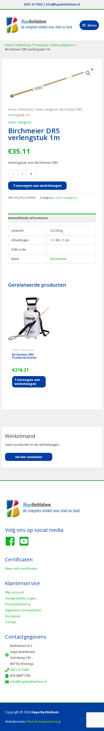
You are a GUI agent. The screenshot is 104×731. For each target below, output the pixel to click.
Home (12, 109)
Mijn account (14, 592)
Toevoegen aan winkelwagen (37, 185)
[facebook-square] (11, 541)
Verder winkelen (28, 457)
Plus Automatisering (44, 721)
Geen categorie (47, 109)
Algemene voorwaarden (23, 610)
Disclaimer (13, 616)
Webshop (26, 109)
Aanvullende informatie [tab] (28, 218)
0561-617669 (33, 4)
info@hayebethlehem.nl (63, 4)
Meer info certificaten (21, 568)
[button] (88, 73)
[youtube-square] (25, 541)
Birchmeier (58, 258)
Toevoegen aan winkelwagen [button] (27, 381)
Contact (10, 622)
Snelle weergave (28, 342)
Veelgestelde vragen (20, 598)
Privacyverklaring (17, 604)
